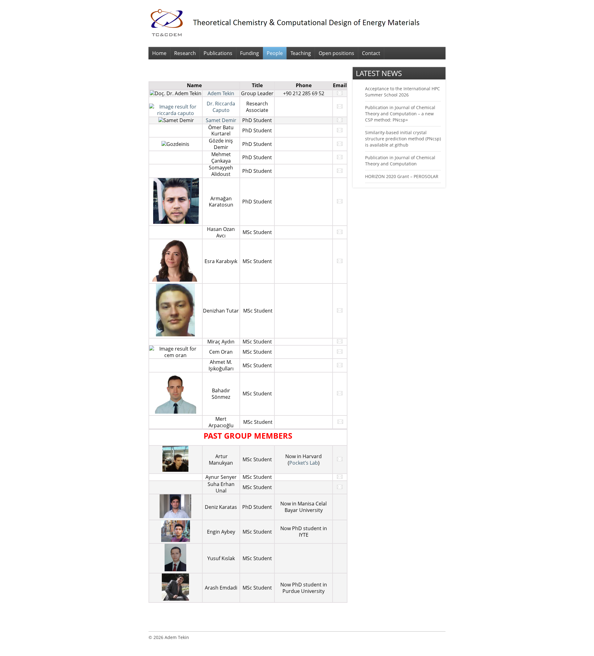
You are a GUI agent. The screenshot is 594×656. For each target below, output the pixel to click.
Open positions (336, 53)
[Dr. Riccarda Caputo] (175, 113)
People (275, 53)
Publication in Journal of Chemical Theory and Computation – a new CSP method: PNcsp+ (400, 113)
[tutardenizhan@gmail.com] (339, 310)
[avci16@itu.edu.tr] (339, 232)
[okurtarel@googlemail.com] (339, 130)
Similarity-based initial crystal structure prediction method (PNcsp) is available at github (403, 139)
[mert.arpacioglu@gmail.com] (340, 422)
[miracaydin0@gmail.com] (339, 341)
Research (185, 53)
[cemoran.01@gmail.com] (339, 351)
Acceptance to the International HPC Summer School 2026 (402, 92)
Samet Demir (221, 120)
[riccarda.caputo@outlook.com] (339, 106)
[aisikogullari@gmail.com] (339, 365)
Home (159, 53)
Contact (371, 53)
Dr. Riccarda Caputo (221, 106)
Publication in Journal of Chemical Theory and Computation (400, 161)
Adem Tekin (221, 93)
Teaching (301, 53)
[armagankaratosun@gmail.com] (339, 201)
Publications (218, 53)
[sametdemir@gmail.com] (339, 120)
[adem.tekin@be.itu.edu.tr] (339, 93)
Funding (249, 53)
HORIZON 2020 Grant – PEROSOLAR (401, 176)
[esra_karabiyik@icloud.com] (339, 261)
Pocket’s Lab (303, 462)
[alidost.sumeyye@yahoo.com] (339, 171)
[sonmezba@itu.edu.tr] (339, 393)
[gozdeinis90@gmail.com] (339, 144)
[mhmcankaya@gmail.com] (339, 157)
